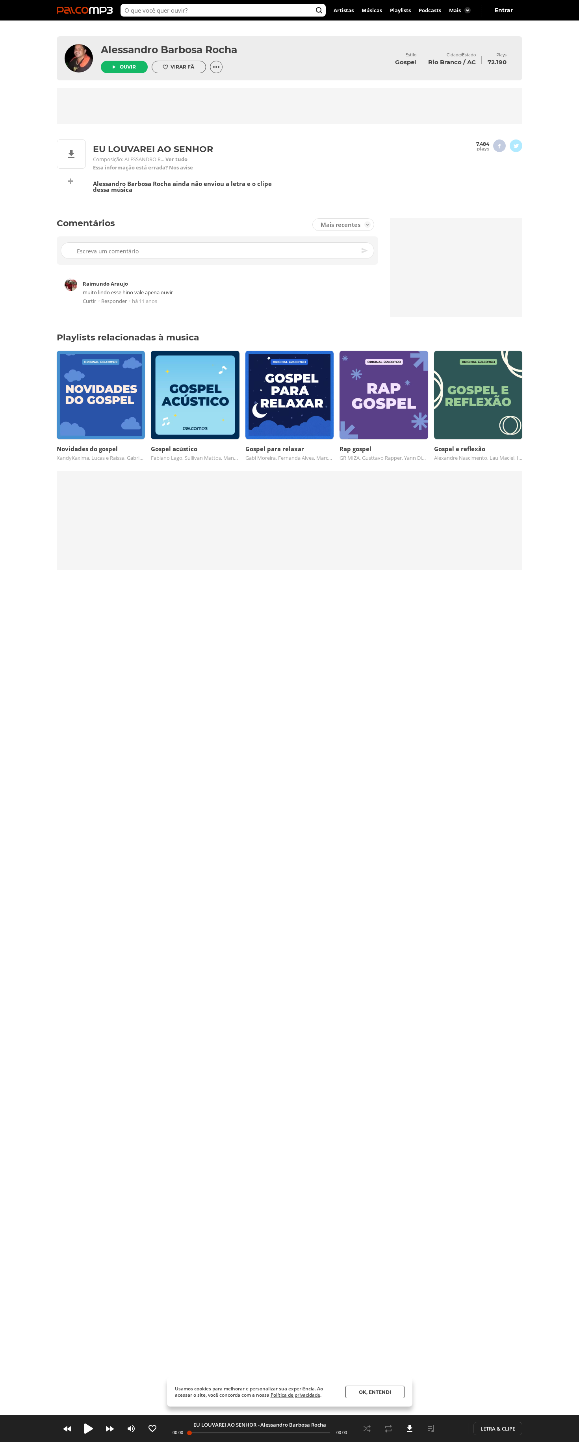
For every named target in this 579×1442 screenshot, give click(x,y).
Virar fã (182, 67)
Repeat (388, 1428)
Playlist (431, 1428)
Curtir (89, 301)
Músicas (372, 10)
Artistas (344, 10)
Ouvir (128, 67)
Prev (67, 1428)
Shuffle (367, 1428)
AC (471, 62)
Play (88, 1428)
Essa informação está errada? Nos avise (143, 167)
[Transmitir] (452, 1428)
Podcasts (430, 10)
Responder (114, 301)
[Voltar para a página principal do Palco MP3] (87, 10)
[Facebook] (499, 145)
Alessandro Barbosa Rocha (169, 50)
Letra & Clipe (498, 1428)
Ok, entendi (375, 1392)
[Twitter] (516, 145)
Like (152, 1428)
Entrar (504, 10)
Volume (131, 1428)
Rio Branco (445, 62)
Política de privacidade (295, 1395)
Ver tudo (176, 159)
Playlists (400, 10)
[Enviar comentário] (365, 250)
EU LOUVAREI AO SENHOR (224, 1424)
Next (110, 1428)
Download (409, 1428)
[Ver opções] (216, 67)
